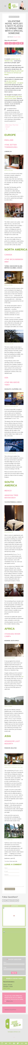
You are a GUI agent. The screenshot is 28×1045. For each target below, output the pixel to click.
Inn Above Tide (15, 418)
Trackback (7, 861)
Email (4, 967)
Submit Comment (9, 889)
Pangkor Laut (18, 770)
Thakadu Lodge (11, 718)
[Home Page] (14, 1024)
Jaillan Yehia (16, 37)
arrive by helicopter (13, 795)
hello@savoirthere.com (14, 1031)
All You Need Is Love (11, 317)
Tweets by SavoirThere (10, 1009)
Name (4, 962)
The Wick (10, 295)
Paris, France (6, 988)
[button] (14, 916)
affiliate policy (9, 1001)
